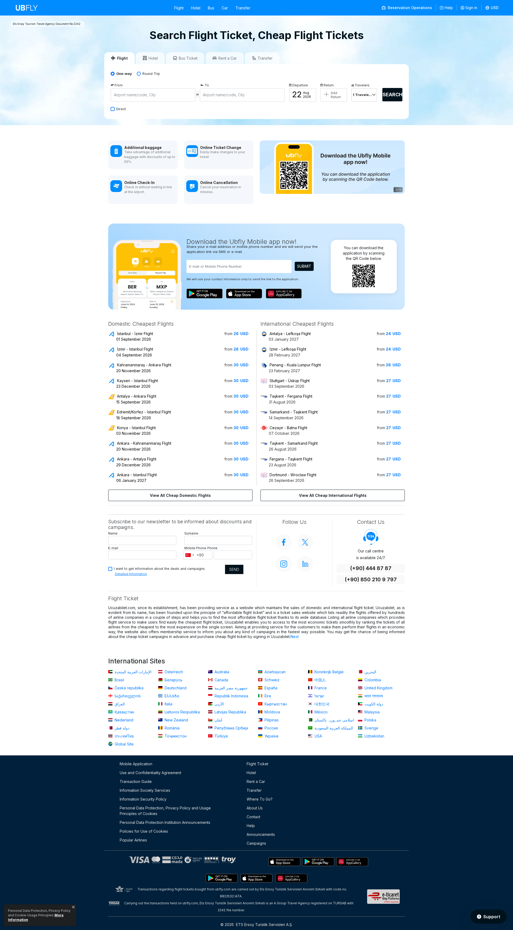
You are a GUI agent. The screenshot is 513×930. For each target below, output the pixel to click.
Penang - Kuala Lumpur (295, 365)
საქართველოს (127, 696)
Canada (220, 680)
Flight (179, 8)
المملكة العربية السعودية (333, 728)
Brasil (119, 680)
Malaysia (371, 712)
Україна (270, 736)
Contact (253, 816)
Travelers (362, 85)
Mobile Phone (195, 548)
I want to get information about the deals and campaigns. (159, 569)
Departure (300, 85)
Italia (168, 704)
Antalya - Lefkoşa (290, 333)
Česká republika (128, 688)
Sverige (370, 728)
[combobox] (189, 555)
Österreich (173, 672)
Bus (211, 8)
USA (317, 736)
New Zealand (176, 720)
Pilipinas (271, 720)
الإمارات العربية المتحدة (132, 672)
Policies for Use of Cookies (144, 831)
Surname (191, 533)
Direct (121, 109)
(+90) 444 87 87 (370, 568)
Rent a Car (256, 781)
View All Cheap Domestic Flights (180, 495)
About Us (255, 808)
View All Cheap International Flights (333, 495)
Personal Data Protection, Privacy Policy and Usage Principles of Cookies (165, 811)
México (320, 712)
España (270, 688)
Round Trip (151, 74)
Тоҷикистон (175, 736)
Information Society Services (145, 790)
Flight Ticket (257, 764)
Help (449, 7)
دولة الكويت (373, 704)
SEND (234, 569)
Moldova (271, 712)
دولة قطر (121, 728)
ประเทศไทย (124, 736)
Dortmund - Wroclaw (293, 474)
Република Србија (230, 728)
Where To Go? (260, 799)
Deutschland (175, 688)
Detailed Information (131, 574)
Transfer (242, 8)
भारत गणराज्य (373, 696)
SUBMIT (304, 266)
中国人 (319, 680)
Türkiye (220, 736)
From (119, 85)
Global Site (124, 744)
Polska (369, 720)
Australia (221, 672)
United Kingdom (377, 688)
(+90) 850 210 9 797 (371, 580)
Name (113, 533)
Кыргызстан (275, 704)
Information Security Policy (143, 799)
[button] (492, 8)
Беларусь (173, 680)
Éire (267, 696)
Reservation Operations (409, 7)
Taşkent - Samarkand (294, 443)
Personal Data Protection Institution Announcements (165, 822)
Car (225, 8)
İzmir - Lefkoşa (288, 349)
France (320, 688)
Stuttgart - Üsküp (290, 380)
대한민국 (321, 704)
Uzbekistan (373, 736)
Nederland (123, 720)
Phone (212, 548)
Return (329, 85)
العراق (119, 704)
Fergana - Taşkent (291, 459)
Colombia (372, 680)
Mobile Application (136, 764)
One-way (124, 74)
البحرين (369, 672)
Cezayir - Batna (288, 427)
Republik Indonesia (230, 696)
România (172, 728)
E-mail (113, 548)
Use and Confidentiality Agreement (150, 772)
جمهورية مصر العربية (230, 688)
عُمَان (218, 720)
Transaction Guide (136, 781)
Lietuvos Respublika (182, 712)
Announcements (261, 834)
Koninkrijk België (328, 672)
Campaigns (256, 843)
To (207, 85)
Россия (270, 728)
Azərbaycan (274, 672)
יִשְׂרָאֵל (318, 696)
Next (294, 636)
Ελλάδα (171, 696)
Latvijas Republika (229, 712)
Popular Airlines (133, 840)
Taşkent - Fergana (291, 396)
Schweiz (271, 680)
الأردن (218, 704)
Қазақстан (124, 712)
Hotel (195, 8)
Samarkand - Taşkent (294, 412)
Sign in (471, 7)
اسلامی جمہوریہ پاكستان (333, 720)
